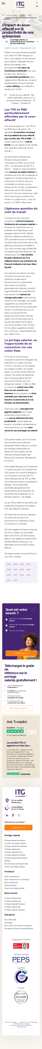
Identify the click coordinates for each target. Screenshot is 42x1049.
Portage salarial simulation (14, 840)
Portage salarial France (13, 852)
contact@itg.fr (17, 807)
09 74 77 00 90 (17, 809)
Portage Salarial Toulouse (14, 910)
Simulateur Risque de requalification (18, 928)
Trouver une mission (17, 631)
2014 (9, 580)
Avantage (8, 923)
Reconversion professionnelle (16, 864)
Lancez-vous (20, 653)
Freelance (9, 871)
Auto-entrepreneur (11, 877)
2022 (9, 570)
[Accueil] (3, 15)
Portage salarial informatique (15, 858)
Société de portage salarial (15, 843)
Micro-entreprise (11, 882)
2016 (22, 575)
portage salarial (17, 378)
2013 (15, 580)
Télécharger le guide (17, 708)
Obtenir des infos (21, 626)
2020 (22, 570)
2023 (28, 564)
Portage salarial (12, 835)
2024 (22, 564)
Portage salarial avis (12, 849)
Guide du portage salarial (14, 867)
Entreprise (9, 914)
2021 (15, 570)
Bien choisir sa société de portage (18, 926)
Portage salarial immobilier (14, 855)
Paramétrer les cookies (21, 1024)
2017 (15, 575)
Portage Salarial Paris (12, 898)
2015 (28, 575)
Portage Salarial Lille (12, 907)
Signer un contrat (20, 620)
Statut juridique (10, 885)
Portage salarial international (15, 846)
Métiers (7, 861)
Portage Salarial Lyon (12, 901)
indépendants (18, 888)
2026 (9, 564)
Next (34, 732)
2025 (15, 564)
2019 (28, 570)
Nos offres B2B (10, 920)
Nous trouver (11, 893)
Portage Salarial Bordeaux (14, 904)
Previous (30, 732)
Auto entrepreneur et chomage (16, 880)
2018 (9, 575)
